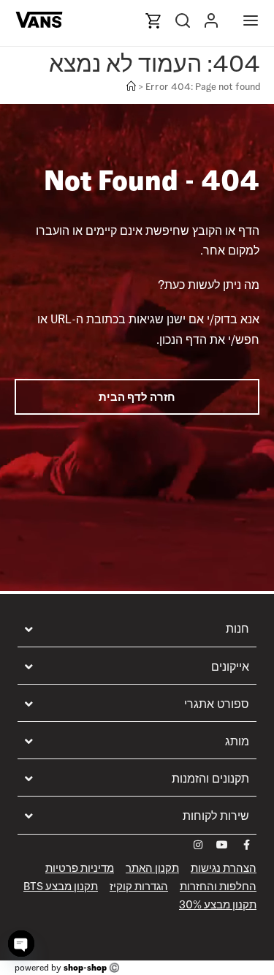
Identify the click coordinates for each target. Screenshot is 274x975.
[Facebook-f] (246, 845)
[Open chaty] (21, 943)
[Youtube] (222, 845)
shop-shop (85, 967)
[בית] (131, 86)
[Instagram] (198, 845)
